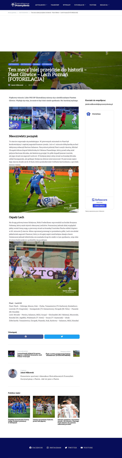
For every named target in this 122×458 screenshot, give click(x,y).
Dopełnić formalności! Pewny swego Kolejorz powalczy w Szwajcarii (18, 421)
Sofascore (101, 211)
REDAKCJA (104, 5)
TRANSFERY (55, 5)
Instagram (55, 448)
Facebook (37, 448)
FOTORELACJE (79, 5)
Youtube (88, 448)
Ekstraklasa (36, 64)
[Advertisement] (61, 37)
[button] (11, 118)
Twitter (72, 448)
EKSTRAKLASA (26, 64)
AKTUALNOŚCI (40, 5)
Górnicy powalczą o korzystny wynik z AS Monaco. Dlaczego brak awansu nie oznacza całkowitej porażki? (68, 422)
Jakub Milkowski (17, 85)
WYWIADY (67, 5)
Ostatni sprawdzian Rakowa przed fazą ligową (43, 420)
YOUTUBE (93, 5)
